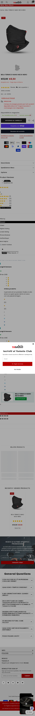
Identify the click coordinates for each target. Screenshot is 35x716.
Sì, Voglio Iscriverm (17, 364)
